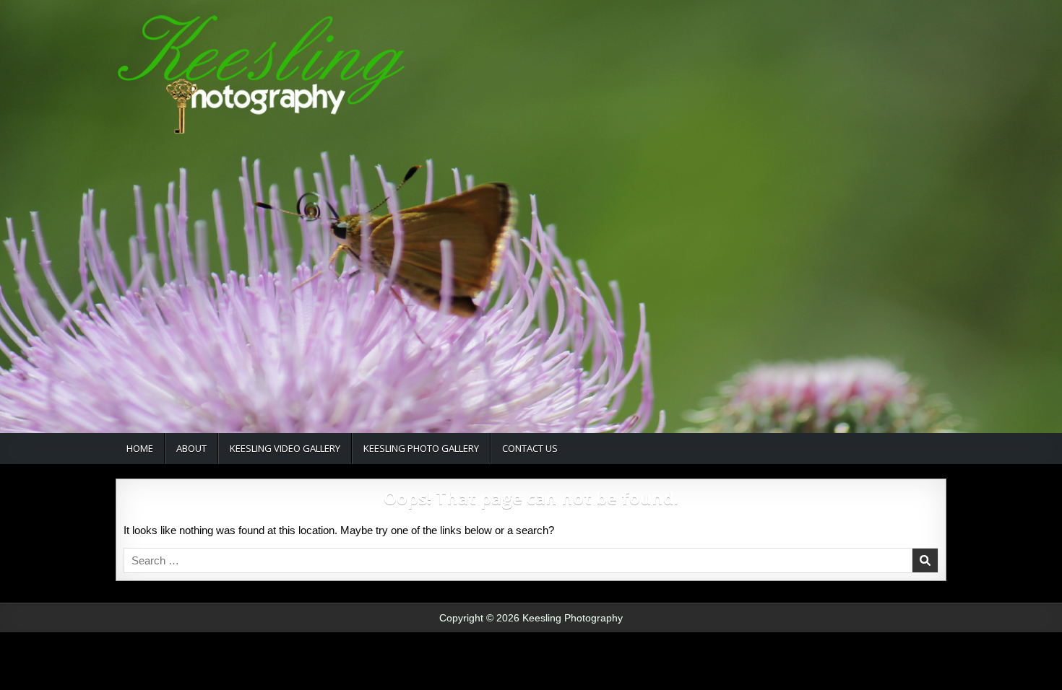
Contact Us (530, 448)
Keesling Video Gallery (285, 448)
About (191, 448)
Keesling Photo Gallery (421, 448)
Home (139, 448)
